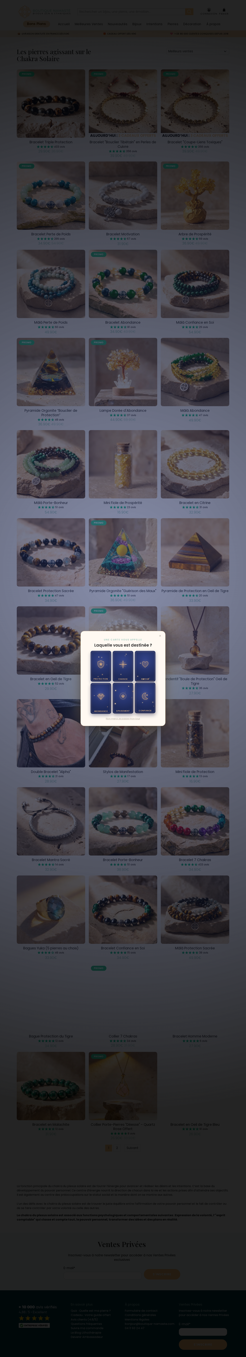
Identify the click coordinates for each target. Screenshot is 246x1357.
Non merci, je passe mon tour (123, 718)
